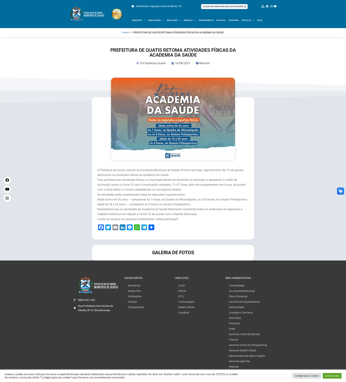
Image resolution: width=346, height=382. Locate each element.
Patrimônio (235, 318)
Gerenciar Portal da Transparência (248, 345)
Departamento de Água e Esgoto (247, 355)
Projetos (246, 20)
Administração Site (239, 361)
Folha (232, 328)
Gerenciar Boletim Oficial (242, 350)
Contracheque (186, 301)
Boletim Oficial (186, 307)
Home (125, 32)
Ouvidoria (233, 20)
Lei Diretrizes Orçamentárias (244, 301)
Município (137, 20)
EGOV (259, 20)
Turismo (132, 301)
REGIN (182, 291)
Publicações (154, 20)
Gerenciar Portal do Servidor (244, 334)
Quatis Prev (134, 291)
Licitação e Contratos (241, 312)
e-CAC (181, 285)
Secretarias (134, 285)
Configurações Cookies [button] (306, 375)
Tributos (233, 339)
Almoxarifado (236, 307)
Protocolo (234, 323)
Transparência (206, 20)
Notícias (221, 20)
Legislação (172, 20)
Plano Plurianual (238, 296)
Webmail (234, 366)
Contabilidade (236, 285)
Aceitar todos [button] (332, 375)
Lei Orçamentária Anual (242, 291)
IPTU (181, 296)
